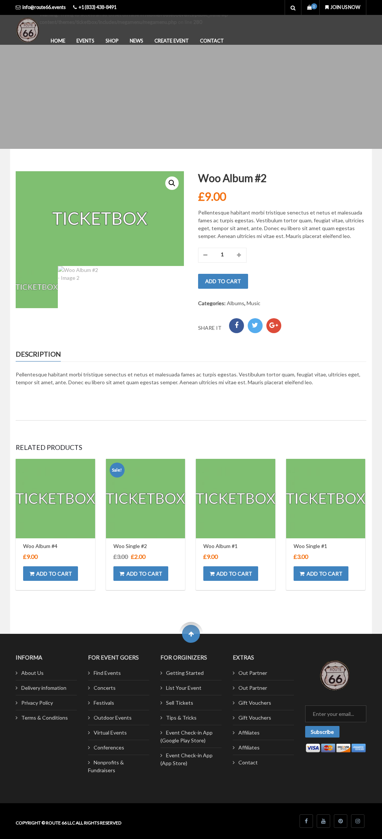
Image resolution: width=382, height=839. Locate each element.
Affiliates (249, 732)
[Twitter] (255, 325)
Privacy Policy (37, 702)
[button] (172, 183)
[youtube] (323, 821)
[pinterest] (340, 821)
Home (58, 41)
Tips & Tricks (181, 717)
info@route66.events (44, 7)
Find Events (107, 673)
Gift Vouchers (254, 702)
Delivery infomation (43, 688)
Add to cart (223, 281)
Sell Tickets (179, 702)
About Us (32, 673)
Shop (112, 41)
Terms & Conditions (44, 717)
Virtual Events (110, 732)
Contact (212, 41)
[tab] (44, 354)
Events (85, 41)
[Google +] (273, 325)
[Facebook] (236, 325)
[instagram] (357, 821)
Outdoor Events (113, 717)
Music (253, 303)
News (136, 41)
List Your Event (183, 688)
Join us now (345, 7)
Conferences (109, 747)
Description (38, 354)
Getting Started (185, 673)
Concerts (105, 688)
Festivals (104, 702)
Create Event (171, 41)
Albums (235, 303)
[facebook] (306, 821)
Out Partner (252, 673)
